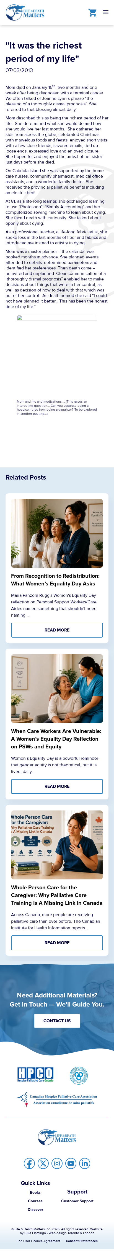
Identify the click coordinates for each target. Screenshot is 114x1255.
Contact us (57, 1021)
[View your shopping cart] (91, 12)
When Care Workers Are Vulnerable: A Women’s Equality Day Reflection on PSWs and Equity (56, 739)
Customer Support (77, 1201)
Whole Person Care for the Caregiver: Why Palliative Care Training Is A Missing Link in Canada (57, 895)
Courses (35, 1201)
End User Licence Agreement (38, 1241)
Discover (35, 1209)
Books (35, 1192)
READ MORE (57, 630)
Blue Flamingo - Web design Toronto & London (59, 1233)
